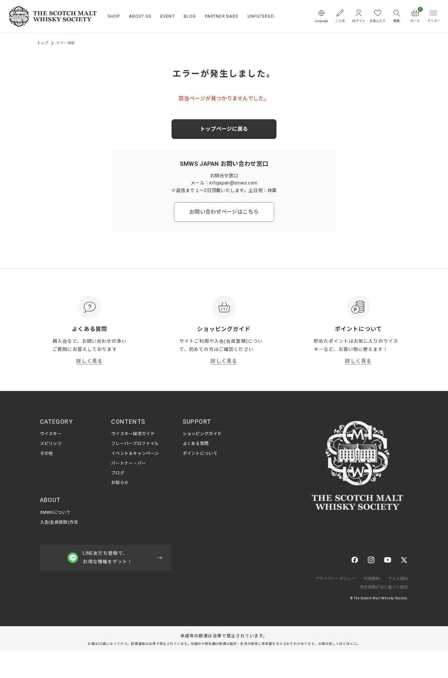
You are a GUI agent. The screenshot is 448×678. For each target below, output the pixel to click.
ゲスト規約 (398, 578)
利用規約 (372, 578)
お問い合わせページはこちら (224, 212)
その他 (46, 453)
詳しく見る (89, 361)
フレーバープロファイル (135, 443)
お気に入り (378, 21)
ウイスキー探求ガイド (133, 433)
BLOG (190, 16)
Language (321, 21)
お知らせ (120, 482)
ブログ (117, 473)
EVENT (167, 16)
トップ (42, 43)
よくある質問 (196, 443)
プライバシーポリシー (335, 578)
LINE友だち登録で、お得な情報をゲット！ (107, 557)
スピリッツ (51, 443)
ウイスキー (51, 433)
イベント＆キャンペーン (135, 453)
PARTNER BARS (221, 16)
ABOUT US (140, 16)
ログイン (358, 21)
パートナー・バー (128, 463)
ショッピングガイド (202, 433)
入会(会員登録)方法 (59, 522)
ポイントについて (200, 453)
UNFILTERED (261, 16)
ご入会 (340, 21)
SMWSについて (55, 512)
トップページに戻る (224, 129)
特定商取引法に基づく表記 (384, 587)
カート (415, 16)
